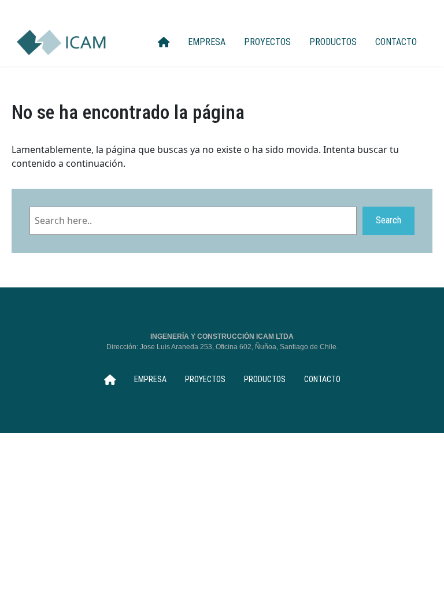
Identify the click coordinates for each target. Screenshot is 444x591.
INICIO (163, 42)
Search (388, 220)
